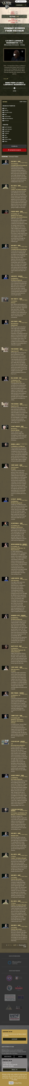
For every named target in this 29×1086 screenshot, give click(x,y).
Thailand (6, 133)
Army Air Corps (8, 112)
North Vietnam (8, 127)
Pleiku (5, 141)
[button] (14, 55)
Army (5, 108)
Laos (5, 135)
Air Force (6, 120)
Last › (15, 945)
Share (5, 78)
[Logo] (22, 51)
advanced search (15, 150)
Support (14, 1039)
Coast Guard (7, 116)
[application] (14, 55)
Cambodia (6, 131)
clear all (14, 146)
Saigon (6, 137)
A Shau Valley (7, 139)
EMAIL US (14, 1069)
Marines (6, 110)
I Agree (11, 1083)
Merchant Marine (8, 118)
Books (20, 1056)
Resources (7, 1056)
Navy (5, 114)
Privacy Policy (18, 1083)
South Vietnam (8, 129)
